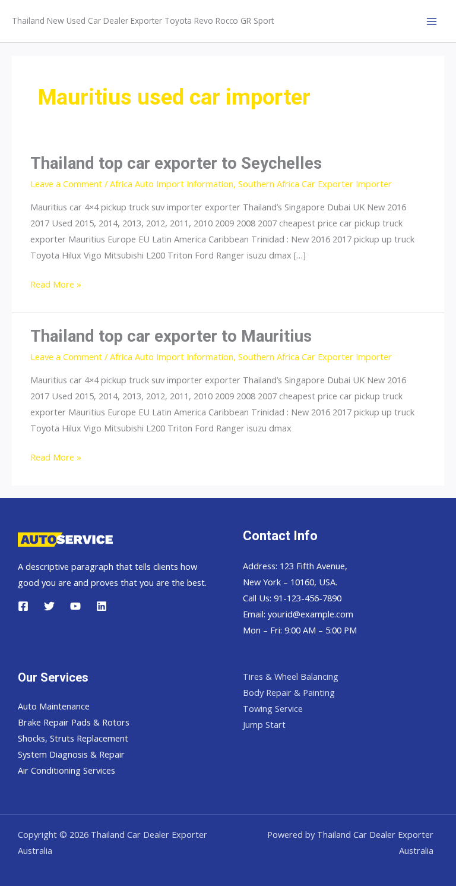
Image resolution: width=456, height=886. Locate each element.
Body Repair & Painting (289, 692)
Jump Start (264, 724)
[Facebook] (23, 606)
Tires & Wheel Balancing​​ (290, 676)
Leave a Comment (66, 184)
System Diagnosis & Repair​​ (71, 754)
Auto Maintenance (54, 706)
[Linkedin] (101, 606)
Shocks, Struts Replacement (73, 738)
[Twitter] (49, 606)
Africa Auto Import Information (171, 184)
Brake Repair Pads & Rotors (73, 722)
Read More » (55, 285)
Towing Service (273, 708)
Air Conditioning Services (66, 770)
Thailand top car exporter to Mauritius (171, 336)
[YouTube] (75, 606)
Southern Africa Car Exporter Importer (315, 184)
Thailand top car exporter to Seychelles (176, 163)
